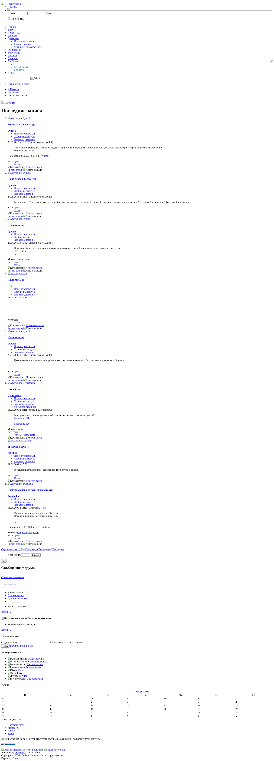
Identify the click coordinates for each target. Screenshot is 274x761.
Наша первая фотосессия (22, 179)
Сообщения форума (24, 136)
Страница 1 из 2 (10, 549)
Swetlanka (46, 527)
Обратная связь (16, 725)
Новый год (14, 32)
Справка (12, 55)
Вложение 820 (21, 423)
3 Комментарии (34, 167)
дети (18, 532)
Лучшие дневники (18, 598)
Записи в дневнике (24, 139)
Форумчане (14, 52)
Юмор (20, 670)
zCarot (15, 758)
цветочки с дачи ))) (18, 446)
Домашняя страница (25, 407)
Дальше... (6, 611)
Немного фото (16, 225)
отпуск (19, 259)
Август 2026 (142, 691)
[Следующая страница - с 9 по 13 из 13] (30, 549)
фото (36, 532)
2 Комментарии (34, 437)
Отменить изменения (12, 577)
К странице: (14, 554)
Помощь (12, 6)
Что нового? (14, 49)
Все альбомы (21, 67)
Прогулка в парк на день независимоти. (30, 490)
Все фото (19, 69)
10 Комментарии (35, 325)
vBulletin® (20, 752)
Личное (23, 675)
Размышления (33, 667)
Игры (11, 72)
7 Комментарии (34, 213)
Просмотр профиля (24, 133)
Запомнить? (17, 18)
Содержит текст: (10, 642)
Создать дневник (8, 584)
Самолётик (14, 389)
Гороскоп (13, 58)
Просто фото (28, 434)
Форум (11, 29)
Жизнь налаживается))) (21, 124)
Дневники (13, 38)
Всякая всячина (36, 658)
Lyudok (45, 155)
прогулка (27, 532)
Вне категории (35, 678)
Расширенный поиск (19, 84)
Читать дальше (15, 169)
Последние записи (24, 41)
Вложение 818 (21, 418)
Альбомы (13, 61)
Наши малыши (16, 279)
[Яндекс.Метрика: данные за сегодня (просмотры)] (54, 749)
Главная (12, 27)
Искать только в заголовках (68, 642)
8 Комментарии (34, 541)
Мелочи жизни (35, 664)
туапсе (28, 259)
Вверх (11, 733)
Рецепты (12, 35)
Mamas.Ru (13, 727)
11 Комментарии (35, 377)
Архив (11, 730)
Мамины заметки (38, 661)
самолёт (20, 429)
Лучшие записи (22, 44)
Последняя (44, 549)
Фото (17, 164)
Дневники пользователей (27, 47)
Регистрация (14, 4)
